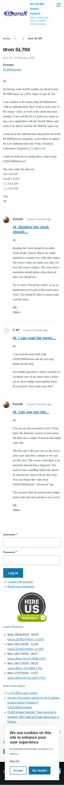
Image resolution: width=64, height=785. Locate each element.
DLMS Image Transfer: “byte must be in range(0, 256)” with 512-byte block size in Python (33, 717)
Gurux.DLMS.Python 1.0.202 (25, 649)
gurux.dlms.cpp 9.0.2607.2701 (26, 677)
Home (6, 38)
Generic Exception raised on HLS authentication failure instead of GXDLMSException (33, 702)
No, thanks (39, 770)
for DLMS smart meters (37, 8)
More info (14, 761)
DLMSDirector (12, 69)
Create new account (20, 581)
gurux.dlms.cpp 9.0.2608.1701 (26, 658)
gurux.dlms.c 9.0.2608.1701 (24, 668)
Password (9, 552)
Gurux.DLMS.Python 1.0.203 (25, 639)
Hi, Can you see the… (31, 412)
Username (9, 534)
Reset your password (20, 586)
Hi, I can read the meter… (34, 338)
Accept (18, 770)
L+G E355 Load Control (22, 693)
